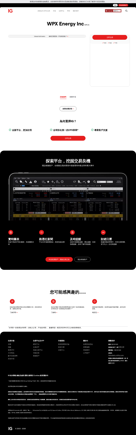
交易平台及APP (38, 341)
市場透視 (61, 341)
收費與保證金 (88, 344)
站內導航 (13, 375)
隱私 (26, 375)
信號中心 (61, 350)
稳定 (110, 43)
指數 (9, 347)
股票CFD (11, 350)
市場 (54, 11)
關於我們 (76, 11)
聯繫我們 (111, 341)
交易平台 (61, 11)
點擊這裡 (121, 347)
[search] (126, 11)
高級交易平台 (38, 350)
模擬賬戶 (36, 356)
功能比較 (36, 353)
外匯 (9, 344)
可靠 (116, 43)
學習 (68, 11)
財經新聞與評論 (63, 344)
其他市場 (11, 359)
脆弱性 (30, 375)
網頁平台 (36, 344)
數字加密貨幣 (13, 356)
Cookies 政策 (38, 375)
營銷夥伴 (86, 350)
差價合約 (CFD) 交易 (44, 11)
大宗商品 (11, 353)
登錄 (115, 5)
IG (9, 375)
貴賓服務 (86, 347)
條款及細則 (21, 375)
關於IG (85, 341)
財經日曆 (61, 347)
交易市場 (11, 341)
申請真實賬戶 (123, 5)
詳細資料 (63, 97)
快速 (105, 43)
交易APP (36, 347)
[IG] (10, 11)
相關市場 (73, 97)
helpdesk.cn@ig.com (116, 355)
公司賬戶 (86, 353)
